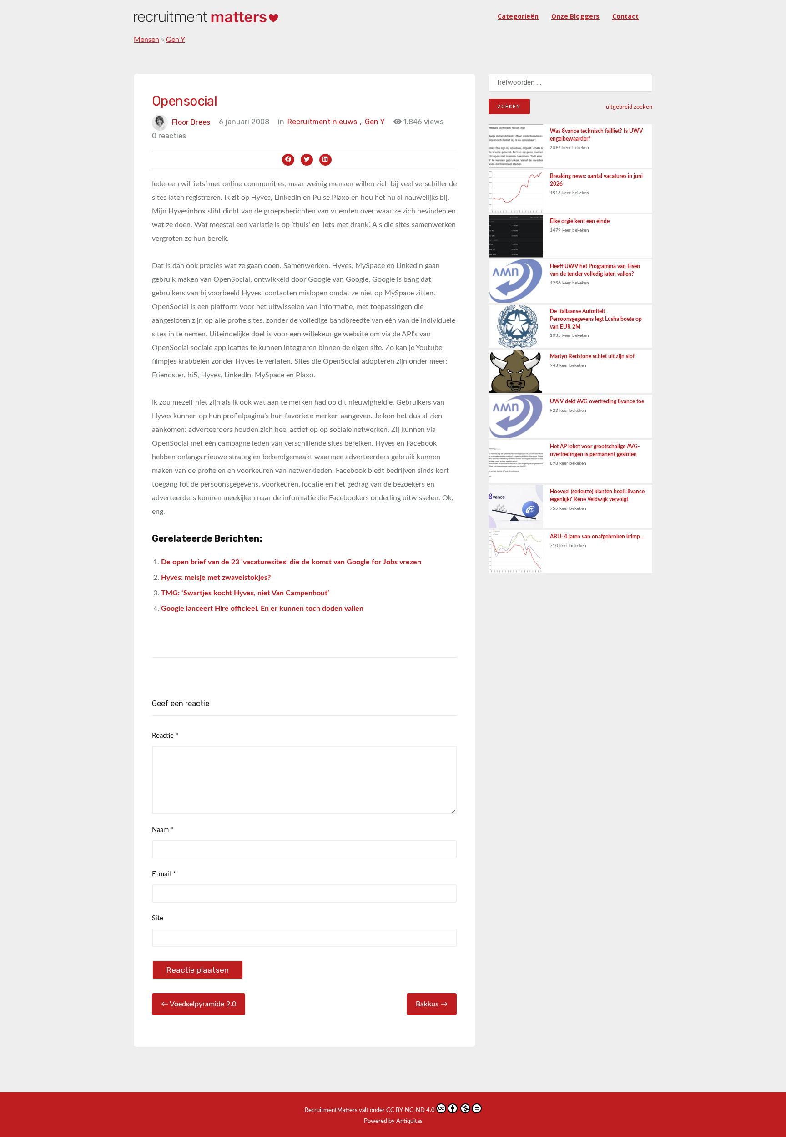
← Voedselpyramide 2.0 (198, 1004)
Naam (162, 830)
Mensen (146, 39)
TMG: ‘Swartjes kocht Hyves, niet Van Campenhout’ (245, 593)
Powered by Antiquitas (393, 1121)
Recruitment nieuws (324, 121)
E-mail (164, 874)
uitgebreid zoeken (629, 107)
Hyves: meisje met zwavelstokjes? (216, 577)
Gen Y (175, 39)
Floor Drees (191, 121)
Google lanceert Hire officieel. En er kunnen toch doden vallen (262, 608)
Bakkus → (432, 1004)
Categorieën (518, 16)
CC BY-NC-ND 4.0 (410, 1110)
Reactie (165, 735)
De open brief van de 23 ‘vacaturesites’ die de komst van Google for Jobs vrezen (291, 562)
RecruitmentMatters (331, 1110)
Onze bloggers (575, 16)
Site (157, 918)
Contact (625, 16)
